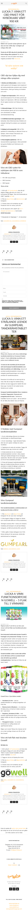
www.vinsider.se (14, 905)
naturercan (23, 220)
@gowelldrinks (21, 760)
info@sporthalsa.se (16, 850)
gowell (5, 779)
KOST (7, 591)
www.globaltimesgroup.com (14, 909)
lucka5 (18, 548)
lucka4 (2, 781)
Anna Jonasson (14, 232)
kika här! (12, 754)
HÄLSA (8, 316)
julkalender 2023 (7, 220)
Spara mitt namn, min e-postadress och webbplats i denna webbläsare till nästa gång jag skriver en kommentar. (12, 301)
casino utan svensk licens (18, 828)
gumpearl (5, 548)
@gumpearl (7, 514)
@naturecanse (21, 199)
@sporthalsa (10, 199)
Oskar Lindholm (12, 865)
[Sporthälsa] (14, 3)
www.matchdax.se (14, 903)
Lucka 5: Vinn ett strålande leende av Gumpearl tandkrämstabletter (14, 325)
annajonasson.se (7, 233)
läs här (12, 196)
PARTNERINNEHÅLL (13, 9)
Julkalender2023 (16, 220)
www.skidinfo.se (14, 907)
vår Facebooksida (12, 190)
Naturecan (17, 58)
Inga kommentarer (9, 259)
